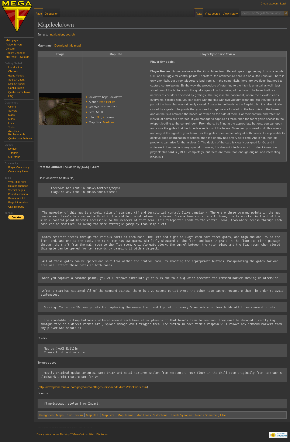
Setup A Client (16, 79)
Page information (18, 202)
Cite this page (16, 206)
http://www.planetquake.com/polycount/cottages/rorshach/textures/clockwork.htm (93, 387)
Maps (59, 415)
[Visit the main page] (17, 17)
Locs (11, 123)
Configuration (16, 87)
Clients (12, 106)
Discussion (51, 13)
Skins (11, 119)
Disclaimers (102, 434)
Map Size (108, 415)
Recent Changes (15, 52)
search (70, 34)
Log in (283, 3)
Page (38, 13)
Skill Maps (14, 157)
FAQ (10, 96)
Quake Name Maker (19, 92)
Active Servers (14, 44)
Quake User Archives (20, 138)
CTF (98, 117)
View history (230, 13)
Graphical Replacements (16, 133)
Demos (12, 148)
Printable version (18, 194)
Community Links (18, 171)
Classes (13, 71)
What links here (17, 181)
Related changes (18, 185)
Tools (11, 127)
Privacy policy (44, 434)
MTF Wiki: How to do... (18, 56)
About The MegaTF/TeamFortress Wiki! (73, 434)
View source (212, 13)
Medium (108, 122)
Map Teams (125, 415)
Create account (269, 3)
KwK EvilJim (107, 101)
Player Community (19, 167)
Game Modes (16, 75)
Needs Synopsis (181, 415)
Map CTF (92, 415)
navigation (57, 34)
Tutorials (13, 153)
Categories (46, 415)
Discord (10, 48)
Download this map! (67, 45)
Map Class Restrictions (152, 415)
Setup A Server (16, 83)
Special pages (16, 190)
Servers (12, 110)
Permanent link (17, 198)
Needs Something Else (210, 415)
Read (199, 13)
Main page (12, 40)
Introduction (15, 67)
